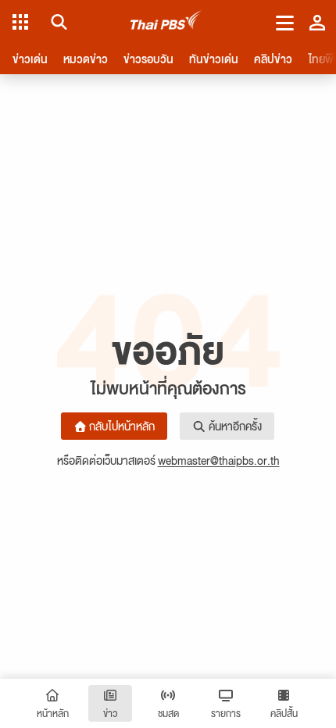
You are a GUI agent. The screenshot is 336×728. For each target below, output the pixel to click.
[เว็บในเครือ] (20, 21)
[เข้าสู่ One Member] (317, 21)
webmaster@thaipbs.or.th (219, 460)
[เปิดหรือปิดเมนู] (285, 22)
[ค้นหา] (57, 22)
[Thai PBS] (166, 22)
